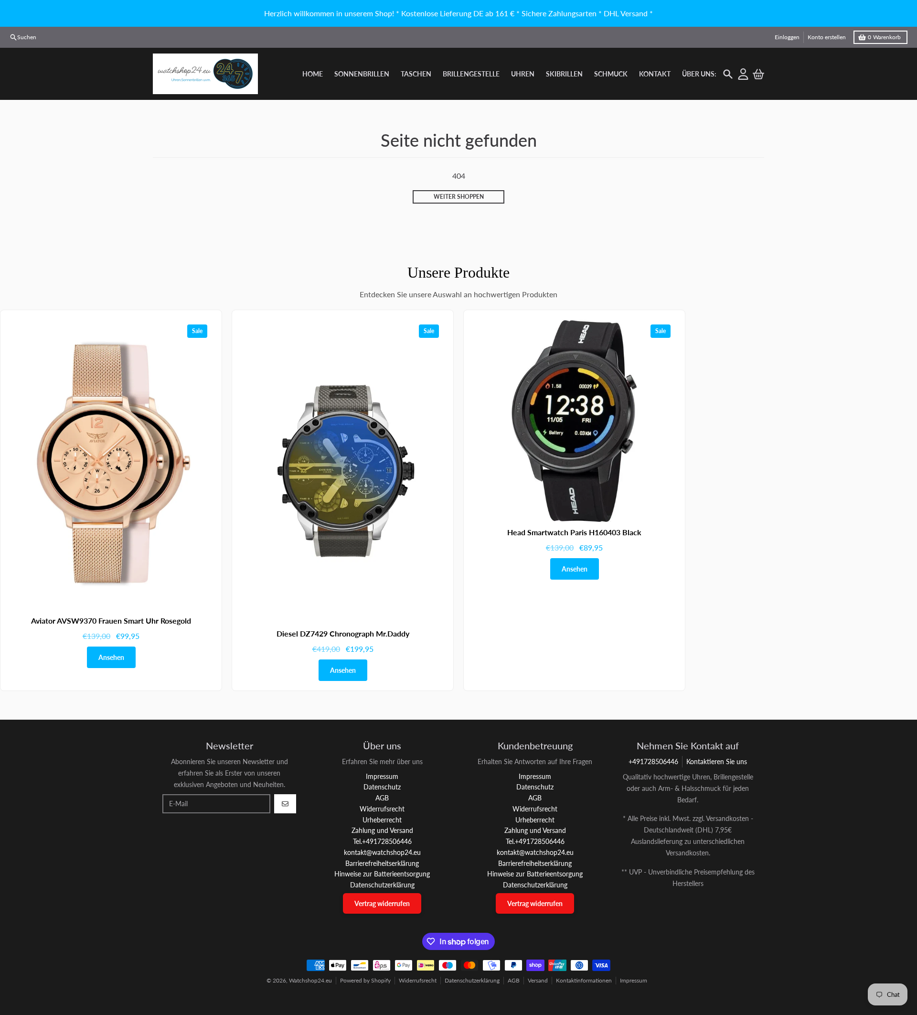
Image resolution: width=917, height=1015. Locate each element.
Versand (538, 980)
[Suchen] (728, 74)
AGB (514, 980)
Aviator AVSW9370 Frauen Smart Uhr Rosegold (111, 620)
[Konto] (743, 74)
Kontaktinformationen (584, 980)
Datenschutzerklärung (472, 980)
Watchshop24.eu (310, 980)
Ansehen (111, 657)
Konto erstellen (827, 37)
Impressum (633, 980)
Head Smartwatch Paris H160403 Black (574, 532)
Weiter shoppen (459, 196)
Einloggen (787, 37)
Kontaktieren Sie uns (716, 761)
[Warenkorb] (758, 74)
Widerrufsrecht (418, 980)
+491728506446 (653, 761)
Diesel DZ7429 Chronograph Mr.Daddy (343, 633)
